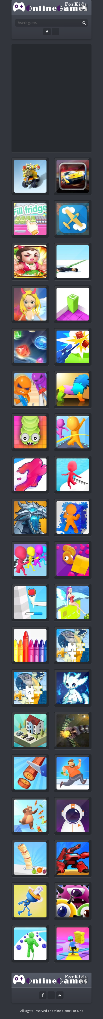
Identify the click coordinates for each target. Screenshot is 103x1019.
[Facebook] (47, 31)
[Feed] (55, 31)
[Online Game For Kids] (50, 6)
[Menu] (84, 7)
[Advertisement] (51, 98)
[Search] (84, 22)
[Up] (60, 995)
